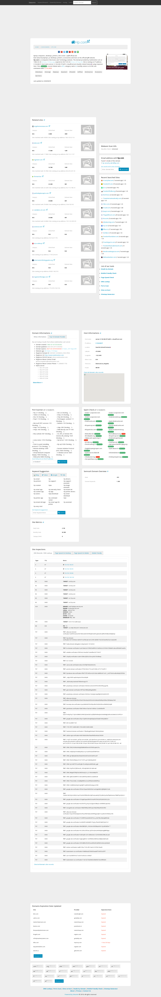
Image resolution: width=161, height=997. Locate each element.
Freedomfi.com (108, 184)
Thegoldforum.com (109, 215)
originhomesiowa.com (41, 126)
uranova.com (38, 227)
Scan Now (63, 462)
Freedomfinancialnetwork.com (112, 246)
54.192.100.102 (69, 577)
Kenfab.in (106, 233)
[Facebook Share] (59, 52)
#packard (64, 72)
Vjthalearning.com (108, 222)
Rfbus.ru (105, 229)
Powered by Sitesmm (72, 994)
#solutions (98, 72)
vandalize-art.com (39, 210)
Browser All (38, 956)
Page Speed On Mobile (81, 553)
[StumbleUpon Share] (72, 52)
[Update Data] (44, 120)
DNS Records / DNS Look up (43, 553)
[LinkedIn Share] (67, 52)
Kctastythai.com (108, 180)
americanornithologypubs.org (43, 260)
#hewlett (72, 72)
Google (54, 475)
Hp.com (53, 47)
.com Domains (45, 47)
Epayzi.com (106, 211)
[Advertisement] (80, 20)
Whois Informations (40, 337)
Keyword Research (43, 2)
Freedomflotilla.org (109, 191)
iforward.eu (37, 176)
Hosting (65, 2)
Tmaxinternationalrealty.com (112, 198)
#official (80, 72)
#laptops (56, 72)
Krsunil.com (106, 208)
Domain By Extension (55, 2)
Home (37, 47)
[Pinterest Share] (70, 52)
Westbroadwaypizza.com (111, 251)
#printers (38, 76)
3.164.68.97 (99, 343)
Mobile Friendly (97, 553)
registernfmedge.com (41, 277)
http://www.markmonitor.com (54, 355)
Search (94, 2)
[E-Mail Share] (78, 52)
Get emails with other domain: (110, 166)
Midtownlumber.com (109, 257)
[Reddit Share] (75, 52)
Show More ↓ (38, 382)
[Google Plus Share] (61, 52)
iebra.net (37, 143)
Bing (37, 475)
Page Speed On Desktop (63, 553)
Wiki (63, 475)
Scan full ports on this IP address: (42, 459)
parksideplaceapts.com (41, 193)
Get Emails (124, 169)
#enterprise (89, 72)
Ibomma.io (106, 195)
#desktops (38, 72)
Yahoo (45, 475)
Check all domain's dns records (93, 372)
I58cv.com (106, 204)
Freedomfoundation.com (111, 236)
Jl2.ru (104, 187)
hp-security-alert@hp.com (111, 163)
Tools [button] (70, 2)
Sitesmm (32, 2)
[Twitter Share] (64, 52)
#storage (48, 72)
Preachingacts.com (109, 242)
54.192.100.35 (69, 565)
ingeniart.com (38, 160)
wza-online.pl (38, 243)
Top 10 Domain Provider (57, 337)
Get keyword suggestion (40, 510)
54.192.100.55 (69, 569)
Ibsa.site (105, 218)
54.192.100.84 (69, 573)
